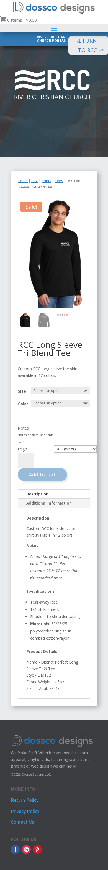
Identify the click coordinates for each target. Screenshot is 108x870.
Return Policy (24, 800)
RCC (34, 180)
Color (23, 403)
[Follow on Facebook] (15, 849)
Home (23, 180)
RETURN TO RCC (86, 45)
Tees (59, 180)
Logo (22, 449)
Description (37, 493)
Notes (23, 428)
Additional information (49, 503)
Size (22, 391)
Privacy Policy (25, 811)
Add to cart (42, 474)
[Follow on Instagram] (26, 849)
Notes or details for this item (35, 438)
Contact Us (22, 822)
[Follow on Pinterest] (37, 849)
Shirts (46, 180)
